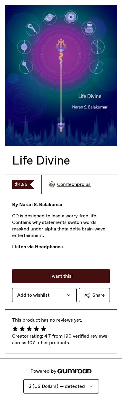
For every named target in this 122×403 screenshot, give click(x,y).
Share (98, 295)
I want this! (61, 276)
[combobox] (44, 295)
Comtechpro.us (74, 184)
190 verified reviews (85, 336)
